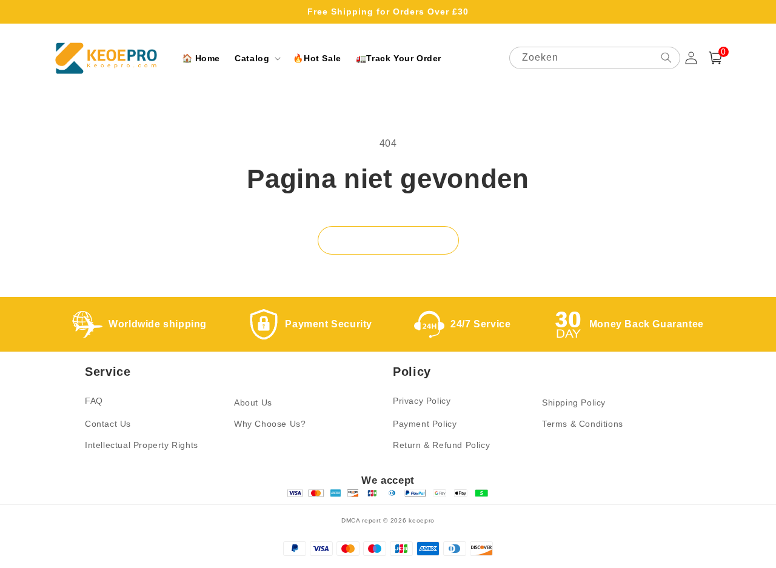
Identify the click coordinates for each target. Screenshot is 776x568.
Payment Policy (425, 424)
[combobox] (595, 57)
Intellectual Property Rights (141, 445)
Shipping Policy (574, 402)
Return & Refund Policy (441, 445)
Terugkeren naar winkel (388, 240)
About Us (253, 402)
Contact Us (108, 424)
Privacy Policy (421, 401)
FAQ (94, 401)
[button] (256, 58)
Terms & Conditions (582, 424)
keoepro (422, 520)
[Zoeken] (666, 57)
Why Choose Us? (270, 424)
